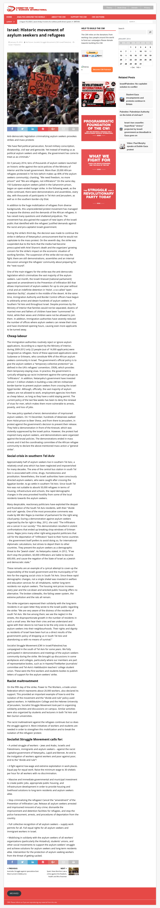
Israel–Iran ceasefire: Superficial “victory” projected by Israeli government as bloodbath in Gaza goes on (137, 129)
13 (121, 55)
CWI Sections (98, 17)
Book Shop (122, 7)
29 (131, 64)
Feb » (138, 67)
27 (121, 64)
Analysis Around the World (31, 17)
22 (131, 59)
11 (145, 51)
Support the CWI (79, 17)
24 (141, 59)
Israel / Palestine (14, 45)
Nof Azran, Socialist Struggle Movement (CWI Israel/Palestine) (48, 42)
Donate (135, 7)
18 (145, 55)
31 (141, 64)
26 (150, 59)
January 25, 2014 (16, 42)
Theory (109, 7)
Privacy (147, 7)
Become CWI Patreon (102, 69)
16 (136, 55)
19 (150, 55)
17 (141, 55)
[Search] (150, 32)
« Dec (132, 67)
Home (9, 17)
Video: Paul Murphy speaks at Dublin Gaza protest (137, 146)
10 (141, 51)
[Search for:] (140, 21)
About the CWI (59, 17)
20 (121, 59)
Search (121, 28)
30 (136, 64)
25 (145, 59)
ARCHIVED (14, 893)
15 (131, 55)
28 (126, 64)
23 (136, 59)
